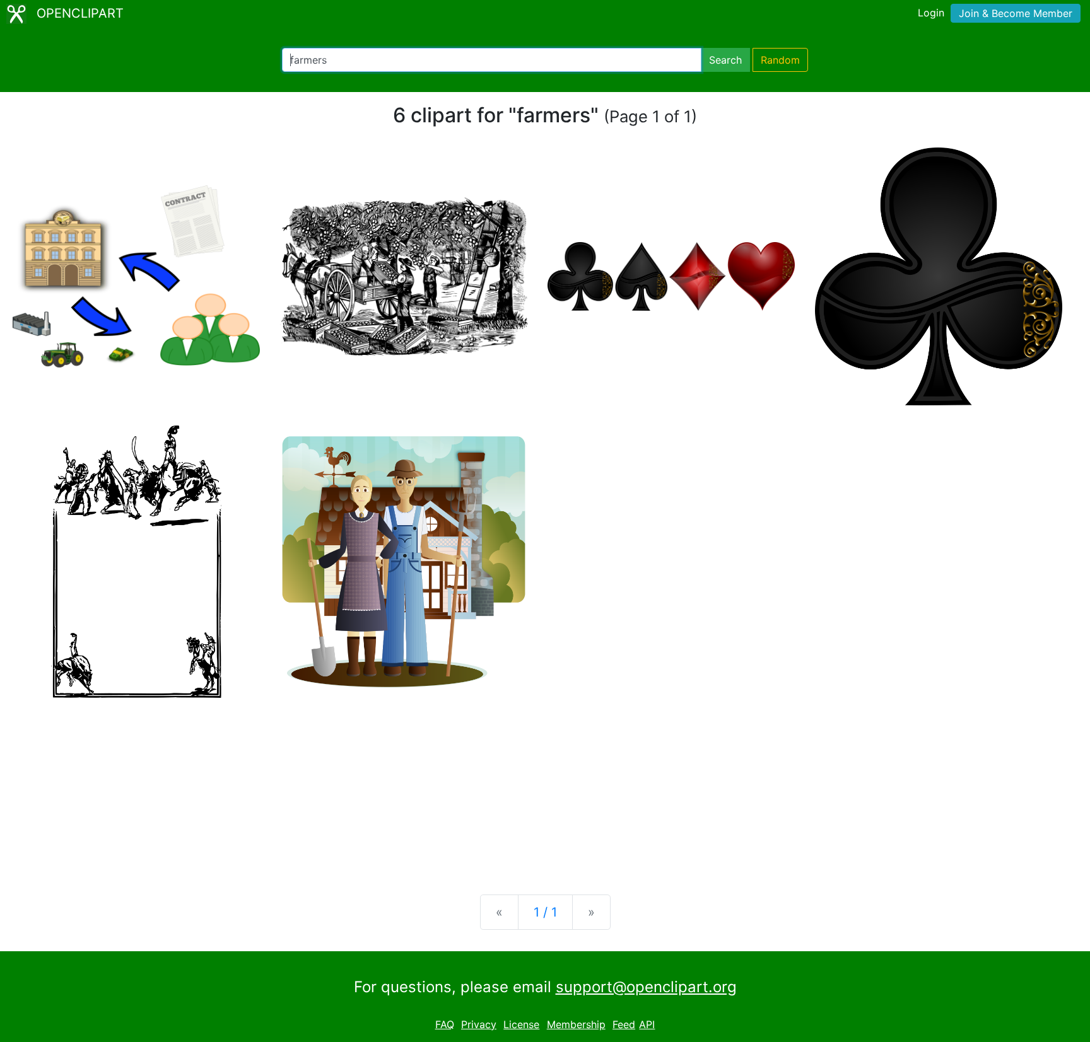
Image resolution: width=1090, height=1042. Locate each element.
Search (725, 60)
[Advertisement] (545, 786)
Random (780, 60)
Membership (576, 1024)
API (647, 1024)
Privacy (478, 1024)
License (521, 1024)
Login (931, 12)
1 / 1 (545, 912)
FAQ (444, 1024)
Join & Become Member (1015, 13)
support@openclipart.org (646, 987)
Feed (623, 1024)
